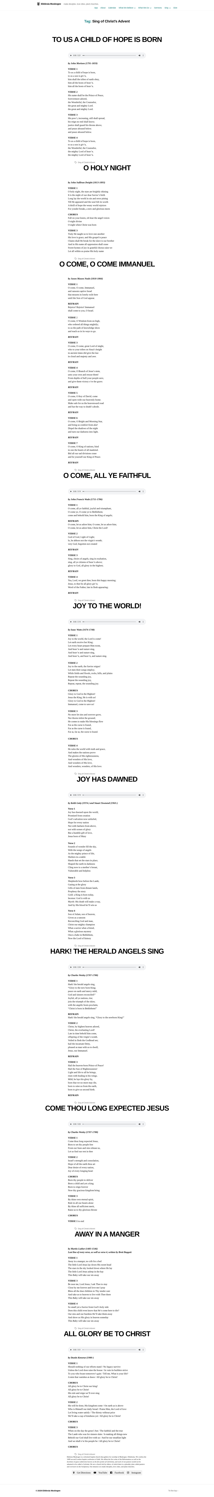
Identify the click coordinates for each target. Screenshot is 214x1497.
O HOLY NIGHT (107, 168)
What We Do (143, 8)
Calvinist (86, 1464)
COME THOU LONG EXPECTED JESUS (107, 1108)
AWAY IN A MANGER (107, 1234)
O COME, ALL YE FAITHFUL (107, 475)
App (96, 8)
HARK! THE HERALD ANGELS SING (107, 951)
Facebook (119, 1472)
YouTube (102, 1472)
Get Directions (83, 1472)
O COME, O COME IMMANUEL (107, 264)
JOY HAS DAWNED (107, 779)
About (102, 8)
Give (175, 8)
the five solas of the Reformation (119, 1459)
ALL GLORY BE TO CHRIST (107, 1334)
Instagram (136, 1472)
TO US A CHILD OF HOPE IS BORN (107, 39)
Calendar (112, 8)
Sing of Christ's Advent (86, 162)
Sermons (158, 8)
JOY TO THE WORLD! (107, 606)
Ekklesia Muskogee (51, 4)
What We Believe (126, 8)
